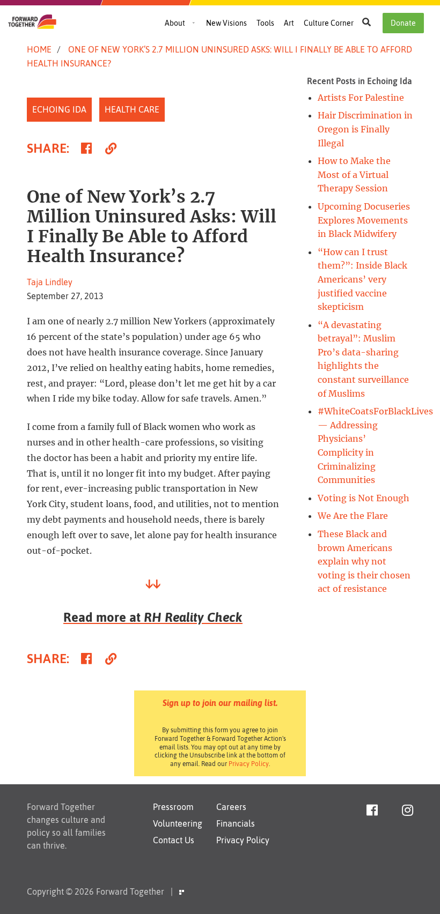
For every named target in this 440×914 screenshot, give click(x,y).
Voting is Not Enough (363, 498)
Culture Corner (329, 23)
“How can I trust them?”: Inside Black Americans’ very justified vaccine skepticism (362, 279)
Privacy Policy (249, 764)
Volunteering (177, 823)
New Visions (226, 23)
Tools (265, 23)
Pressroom (173, 807)
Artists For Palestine (361, 97)
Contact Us (173, 840)
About (175, 23)
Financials (235, 823)
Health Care (132, 109)
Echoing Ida (59, 109)
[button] (366, 22)
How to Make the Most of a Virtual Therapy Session (354, 174)
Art (289, 23)
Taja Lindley (49, 282)
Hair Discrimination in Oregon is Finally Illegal (365, 129)
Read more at (153, 617)
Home (39, 49)
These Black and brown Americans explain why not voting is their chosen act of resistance (364, 561)
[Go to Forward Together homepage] (32, 26)
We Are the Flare (353, 515)
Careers (231, 807)
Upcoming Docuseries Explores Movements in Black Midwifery (364, 220)
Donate (403, 23)
